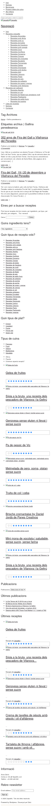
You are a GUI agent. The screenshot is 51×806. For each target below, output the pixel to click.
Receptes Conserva (12, 258)
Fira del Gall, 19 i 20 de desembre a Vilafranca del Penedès (23, 174)
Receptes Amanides (13, 240)
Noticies (21, 146)
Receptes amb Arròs (13, 242)
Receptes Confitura (12, 256)
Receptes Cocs (11, 254)
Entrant (8, 324)
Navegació (7, 26)
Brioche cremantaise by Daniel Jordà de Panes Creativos (25, 515)
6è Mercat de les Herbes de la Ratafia (19, 603)
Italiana (8, 348)
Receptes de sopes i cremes (15, 285)
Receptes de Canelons (13, 265)
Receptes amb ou (12, 247)
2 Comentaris (5, 148)
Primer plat (9, 330)
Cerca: (3, 217)
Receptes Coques (12, 260)
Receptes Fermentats (13, 296)
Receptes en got (11, 290)
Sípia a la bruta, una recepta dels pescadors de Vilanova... (26, 659)
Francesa (9, 344)
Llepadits (31, 146)
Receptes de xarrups (13, 287)
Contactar (9, 14)
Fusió (7, 346)
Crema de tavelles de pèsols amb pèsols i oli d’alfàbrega (26, 717)
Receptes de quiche (12, 283)
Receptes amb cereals (13, 245)
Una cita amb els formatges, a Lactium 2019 (21, 608)
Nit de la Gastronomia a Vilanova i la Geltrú (20, 606)
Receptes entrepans (12, 292)
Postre (8, 328)
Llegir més (4, 165)
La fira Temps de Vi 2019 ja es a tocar (19, 601)
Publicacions (5, 589)
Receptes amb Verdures (14, 249)
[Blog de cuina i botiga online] (5, 20)
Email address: (6, 790)
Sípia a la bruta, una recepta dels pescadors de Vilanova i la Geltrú (26, 397)
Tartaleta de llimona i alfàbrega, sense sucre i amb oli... (25, 745)
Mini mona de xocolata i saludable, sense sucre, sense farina (27, 540)
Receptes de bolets (12, 263)
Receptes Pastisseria (13, 310)
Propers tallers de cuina (14, 9)
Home (3, 119)
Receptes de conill (12, 267)
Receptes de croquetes (14, 269)
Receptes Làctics (12, 303)
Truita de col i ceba (17, 493)
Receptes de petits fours (14, 276)
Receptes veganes (12, 312)
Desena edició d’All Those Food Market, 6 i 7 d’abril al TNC (26, 610)
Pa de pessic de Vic (18, 445)
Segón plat (9, 333)
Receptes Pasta (11, 308)
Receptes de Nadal (12, 272)
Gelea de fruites (16, 373)
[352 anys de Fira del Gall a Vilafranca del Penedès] (7, 132)
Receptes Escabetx (12, 294)
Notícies (9, 5)
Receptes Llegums (12, 305)
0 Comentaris (5, 183)
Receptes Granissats (13, 301)
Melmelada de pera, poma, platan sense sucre (27, 470)
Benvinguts (10, 7)
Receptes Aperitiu (12, 251)
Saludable (9, 353)
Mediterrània (10, 351)
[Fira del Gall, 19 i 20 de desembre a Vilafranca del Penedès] (6, 167)
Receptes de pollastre (13, 278)
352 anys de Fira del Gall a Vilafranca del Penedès (24, 139)
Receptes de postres (13, 281)
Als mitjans (10, 11)
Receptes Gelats (11, 299)
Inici (7, 2)
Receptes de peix (12, 274)
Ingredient (9, 326)
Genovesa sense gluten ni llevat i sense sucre (26, 422)
